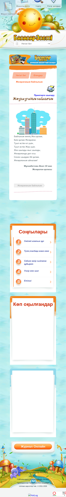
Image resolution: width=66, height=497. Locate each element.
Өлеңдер (38, 75)
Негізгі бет (21, 75)
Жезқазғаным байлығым (29, 82)
